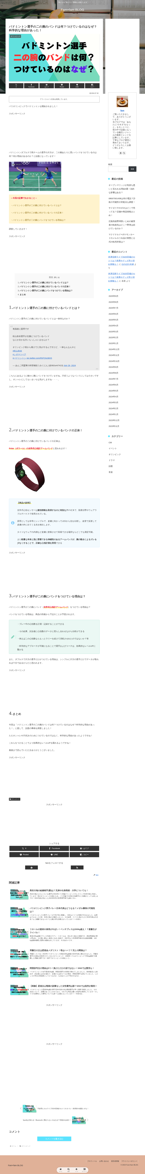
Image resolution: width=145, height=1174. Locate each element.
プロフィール (92, 1161)
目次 (51, 277)
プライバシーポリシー (129, 1161)
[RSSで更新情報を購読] (77, 867)
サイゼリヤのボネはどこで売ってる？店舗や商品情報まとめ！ (122, 211)
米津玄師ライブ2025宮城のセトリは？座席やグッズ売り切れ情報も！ (121, 260)
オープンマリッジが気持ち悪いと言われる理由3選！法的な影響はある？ (122, 189)
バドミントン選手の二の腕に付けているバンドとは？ (44, 282)
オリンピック (15, 799)
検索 (110, 164)
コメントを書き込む (54, 1139)
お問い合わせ (104, 1161)
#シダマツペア (19, 354)
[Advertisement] (54, 131)
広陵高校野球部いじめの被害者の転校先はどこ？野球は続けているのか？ (122, 225)
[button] (92, 85)
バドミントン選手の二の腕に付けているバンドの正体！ (45, 286)
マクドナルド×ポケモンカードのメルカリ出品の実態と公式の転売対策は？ (122, 238)
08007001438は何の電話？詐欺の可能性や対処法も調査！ (122, 200)
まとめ (23, 294)
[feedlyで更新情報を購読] (31, 867)
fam (122, 110)
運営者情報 (115, 1161)
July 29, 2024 (70, 365)
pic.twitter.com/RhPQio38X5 (39, 358)
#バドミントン (19, 358)
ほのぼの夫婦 (128, 264)
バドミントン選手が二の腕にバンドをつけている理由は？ (46, 290)
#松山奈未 (17, 351)
